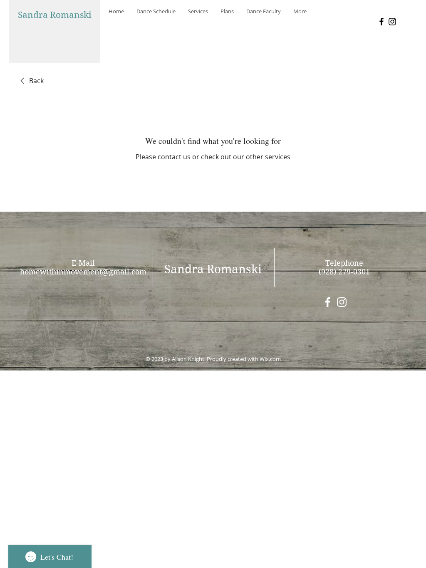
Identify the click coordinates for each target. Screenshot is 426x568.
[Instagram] (392, 22)
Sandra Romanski (55, 15)
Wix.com (270, 359)
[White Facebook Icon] (327, 302)
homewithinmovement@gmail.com (83, 271)
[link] (30, 80)
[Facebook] (381, 22)
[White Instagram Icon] (341, 302)
